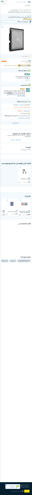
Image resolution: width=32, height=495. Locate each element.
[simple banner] (29, 1)
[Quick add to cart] (20, 167)
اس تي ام (29, 15)
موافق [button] (27, 491)
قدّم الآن (19, 95)
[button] (17, 491)
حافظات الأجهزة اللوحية (14, 11)
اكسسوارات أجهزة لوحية (26, 11)
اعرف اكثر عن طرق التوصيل (24, 118)
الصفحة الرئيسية (27, 9)
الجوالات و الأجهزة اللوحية (16, 9)
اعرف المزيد (27, 79)
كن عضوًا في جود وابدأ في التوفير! (10, 65)
